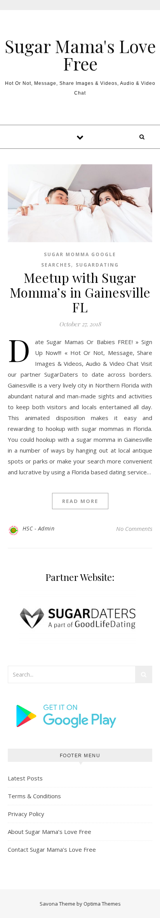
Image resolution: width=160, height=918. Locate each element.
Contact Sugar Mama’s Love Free (52, 849)
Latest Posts (25, 778)
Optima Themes (102, 903)
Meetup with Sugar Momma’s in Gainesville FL (80, 292)
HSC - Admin (39, 528)
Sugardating (97, 265)
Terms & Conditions (34, 796)
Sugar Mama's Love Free (80, 54)
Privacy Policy (26, 814)
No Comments (134, 528)
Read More (80, 501)
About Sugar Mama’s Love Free (49, 831)
